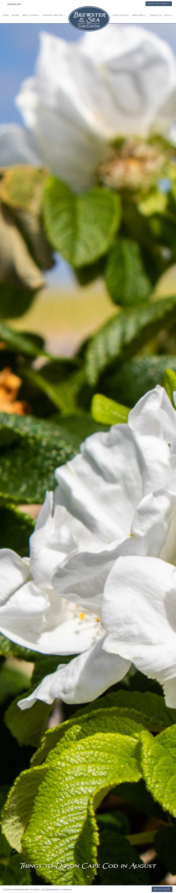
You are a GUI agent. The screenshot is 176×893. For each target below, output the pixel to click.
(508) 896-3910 (14, 4)
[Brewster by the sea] (89, 18)
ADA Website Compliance (58, 889)
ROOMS (15, 15)
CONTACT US (155, 15)
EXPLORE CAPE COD (53, 15)
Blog (167, 15)
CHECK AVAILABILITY (159, 3)
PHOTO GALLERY (121, 15)
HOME (6, 15)
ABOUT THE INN (29, 15)
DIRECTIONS (138, 15)
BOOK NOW (162, 889)
